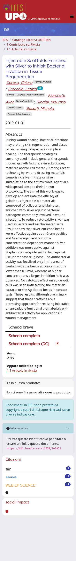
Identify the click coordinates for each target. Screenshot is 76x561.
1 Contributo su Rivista (23, 44)
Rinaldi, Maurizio (50, 101)
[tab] (57, 344)
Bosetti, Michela (40, 108)
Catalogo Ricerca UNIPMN (31, 40)
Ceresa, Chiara (19, 82)
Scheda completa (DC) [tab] (29, 343)
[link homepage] (14, 7)
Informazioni (19, 428)
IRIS (5, 40)
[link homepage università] (32, 16)
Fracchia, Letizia (22, 88)
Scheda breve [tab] (21, 327)
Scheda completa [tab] (24, 335)
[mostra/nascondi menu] (72, 16)
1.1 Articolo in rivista (21, 49)
